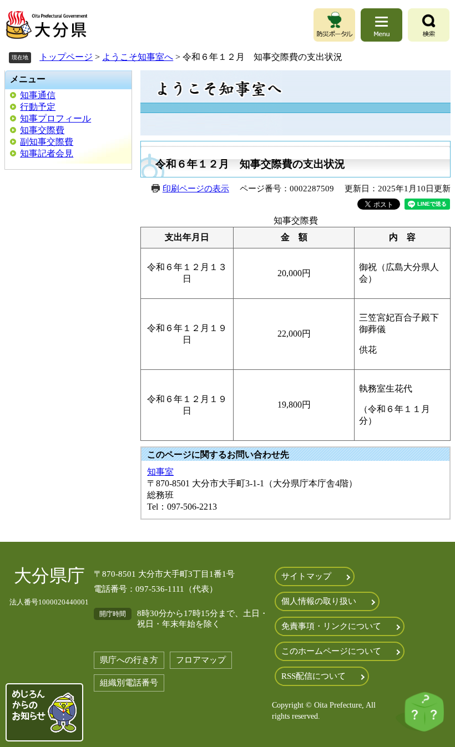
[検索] (428, 25)
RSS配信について (313, 676)
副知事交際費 (46, 141)
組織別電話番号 (129, 682)
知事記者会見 (46, 153)
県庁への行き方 (129, 659)
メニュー (28, 79)
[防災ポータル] (334, 25)
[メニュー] (381, 25)
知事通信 (37, 95)
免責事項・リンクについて (331, 626)
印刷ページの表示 (196, 188)
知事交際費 (42, 130)
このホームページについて (331, 651)
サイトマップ (306, 576)
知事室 (160, 471)
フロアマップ (201, 659)
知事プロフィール (55, 118)
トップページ (66, 57)
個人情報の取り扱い (318, 601)
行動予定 (37, 106)
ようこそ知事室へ (137, 57)
